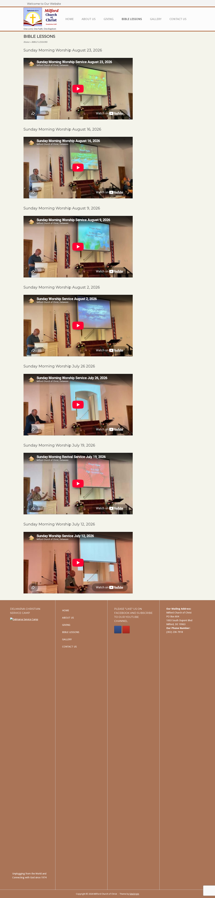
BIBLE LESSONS (132, 19)
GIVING (109, 19)
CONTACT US (177, 19)
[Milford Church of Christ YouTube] (126, 629)
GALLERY (155, 19)
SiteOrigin (134, 894)
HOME (69, 19)
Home (27, 42)
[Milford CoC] (117, 629)
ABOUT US (89, 19)
